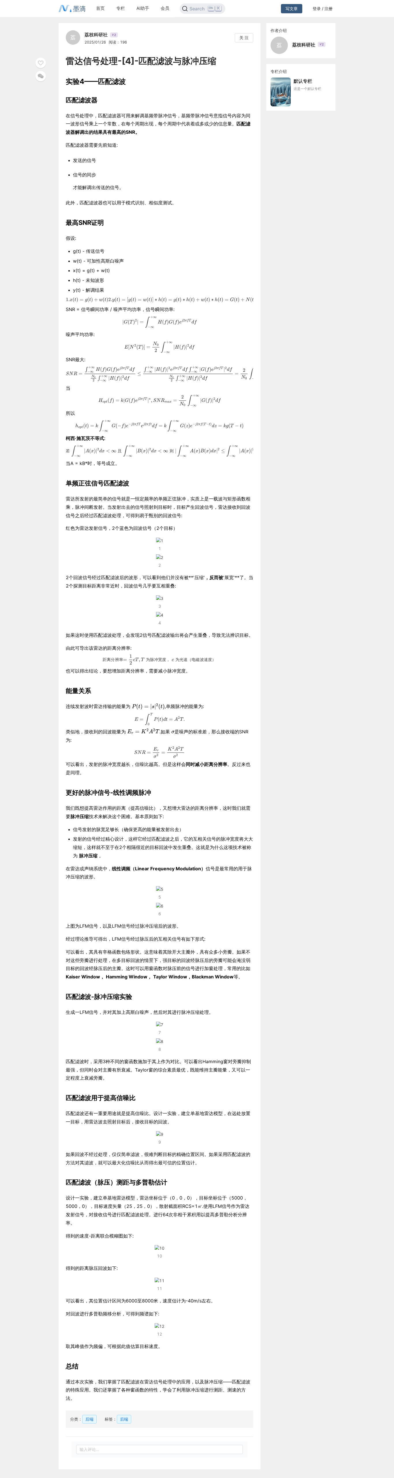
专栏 (120, 8)
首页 (100, 8)
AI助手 (142, 8)
